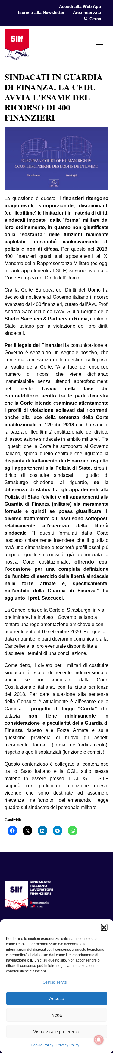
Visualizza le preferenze (56, 1031)
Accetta (56, 998)
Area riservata (87, 12)
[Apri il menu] (99, 45)
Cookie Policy (42, 1045)
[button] (104, 927)
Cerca (94, 19)
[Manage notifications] (99, 1040)
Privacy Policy (67, 1045)
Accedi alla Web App (80, 6)
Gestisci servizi (55, 982)
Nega (56, 1014)
